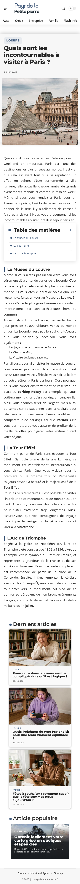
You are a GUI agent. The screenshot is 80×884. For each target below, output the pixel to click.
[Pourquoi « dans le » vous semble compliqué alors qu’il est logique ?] (40, 647)
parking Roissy (29, 391)
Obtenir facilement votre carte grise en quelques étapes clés (39, 840)
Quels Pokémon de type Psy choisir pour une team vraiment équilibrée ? (41, 735)
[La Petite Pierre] (27, 8)
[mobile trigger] (7, 8)
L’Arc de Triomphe (24, 253)
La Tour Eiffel (21, 245)
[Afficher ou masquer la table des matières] (66, 230)
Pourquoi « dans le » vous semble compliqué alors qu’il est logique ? (40, 674)
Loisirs (13, 40)
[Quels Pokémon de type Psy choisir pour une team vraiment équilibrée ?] (40, 706)
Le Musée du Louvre (26, 238)
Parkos (62, 420)
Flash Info (21, 831)
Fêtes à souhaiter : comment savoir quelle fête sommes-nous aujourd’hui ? (41, 797)
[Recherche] (63, 8)
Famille (17, 790)
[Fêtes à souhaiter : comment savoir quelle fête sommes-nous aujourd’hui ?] (40, 768)
